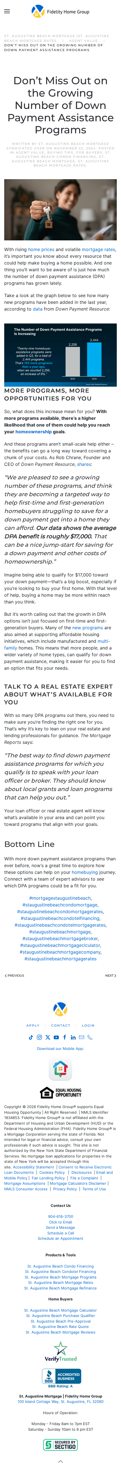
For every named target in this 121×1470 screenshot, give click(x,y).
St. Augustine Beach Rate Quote (60, 1326)
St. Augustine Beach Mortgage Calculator (60, 1310)
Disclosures (81, 1172)
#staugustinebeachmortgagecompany (60, 952)
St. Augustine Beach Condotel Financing (60, 1271)
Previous (16, 975)
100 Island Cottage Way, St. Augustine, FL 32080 (61, 1401)
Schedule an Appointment (60, 1238)
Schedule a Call (60, 1233)
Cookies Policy (52, 1172)
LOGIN (88, 1025)
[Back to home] (60, 11)
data (37, 309)
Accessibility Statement (33, 1167)
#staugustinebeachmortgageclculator (60, 945)
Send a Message (60, 1227)
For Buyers (89, 152)
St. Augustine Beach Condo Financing (63, 155)
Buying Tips (60, 152)
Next (109, 975)
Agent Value (30, 152)
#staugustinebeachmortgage (60, 932)
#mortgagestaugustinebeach (60, 898)
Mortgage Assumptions (24, 1183)
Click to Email (60, 1222)
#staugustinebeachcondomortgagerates (60, 911)
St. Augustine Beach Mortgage (58, 159)
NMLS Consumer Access (26, 1189)
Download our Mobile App (60, 1048)
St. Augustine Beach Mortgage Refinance (60, 1288)
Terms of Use (94, 1189)
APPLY (33, 1025)
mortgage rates (98, 249)
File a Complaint (84, 1178)
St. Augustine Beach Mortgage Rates (71, 163)
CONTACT (60, 1025)
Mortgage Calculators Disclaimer (78, 1183)
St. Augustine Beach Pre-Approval (61, 1321)
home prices (41, 249)
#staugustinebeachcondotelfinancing (60, 918)
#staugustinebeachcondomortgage (60, 905)
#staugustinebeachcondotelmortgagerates (60, 925)
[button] (7, 11)
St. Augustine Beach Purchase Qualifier (60, 1315)
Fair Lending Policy (48, 1178)
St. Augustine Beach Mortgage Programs (61, 1277)
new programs (87, 627)
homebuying (85, 872)
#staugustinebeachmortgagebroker (60, 938)
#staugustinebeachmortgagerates (60, 958)
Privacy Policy (65, 1189)
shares (84, 464)
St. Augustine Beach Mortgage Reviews (60, 1332)
